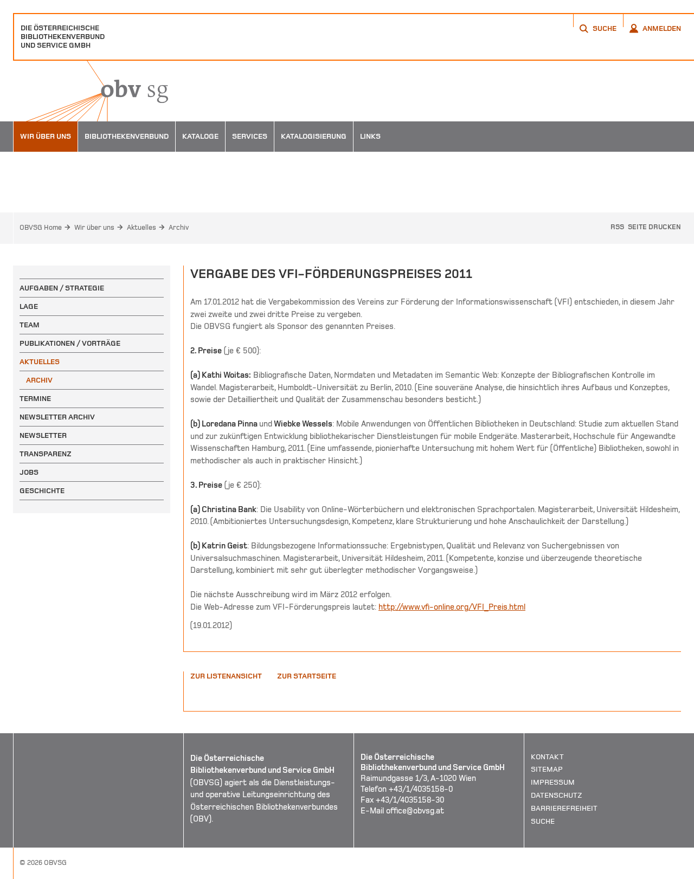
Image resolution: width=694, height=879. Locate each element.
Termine (35, 399)
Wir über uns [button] (45, 136)
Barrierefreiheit (564, 808)
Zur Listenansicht (226, 676)
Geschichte (42, 491)
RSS (617, 227)
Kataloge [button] (200, 136)
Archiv (179, 227)
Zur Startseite (306, 676)
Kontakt (547, 757)
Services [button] (249, 136)
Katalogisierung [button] (313, 136)
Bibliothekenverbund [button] (127, 136)
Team (30, 325)
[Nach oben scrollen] (672, 870)
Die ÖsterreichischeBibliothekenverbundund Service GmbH (63, 36)
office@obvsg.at (415, 810)
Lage (29, 306)
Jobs (29, 472)
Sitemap (547, 769)
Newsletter (43, 435)
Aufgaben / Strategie (62, 288)
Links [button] (370, 136)
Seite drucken (654, 227)
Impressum (553, 782)
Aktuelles (141, 227)
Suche (543, 821)
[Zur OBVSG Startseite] (90, 91)
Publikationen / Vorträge (70, 343)
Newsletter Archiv (57, 417)
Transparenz (46, 454)
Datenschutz (556, 795)
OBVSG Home (41, 227)
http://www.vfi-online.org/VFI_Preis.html (451, 607)
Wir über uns (94, 227)
